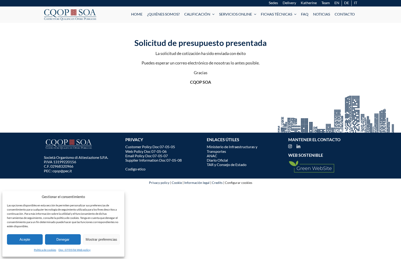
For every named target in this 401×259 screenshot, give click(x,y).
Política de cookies (45, 250)
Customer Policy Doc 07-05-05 (150, 146)
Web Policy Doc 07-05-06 (146, 151)
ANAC (212, 155)
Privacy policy (159, 183)
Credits (217, 183)
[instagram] (290, 146)
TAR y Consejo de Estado (226, 164)
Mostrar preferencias (101, 239)
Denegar (62, 239)
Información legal (197, 183)
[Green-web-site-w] (311, 162)
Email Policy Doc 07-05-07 (146, 155)
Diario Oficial (217, 160)
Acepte (24, 239)
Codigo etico (135, 169)
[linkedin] (298, 146)
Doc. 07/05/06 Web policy (74, 250)
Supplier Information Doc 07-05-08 (153, 160)
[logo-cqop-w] (69, 139)
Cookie (177, 183)
